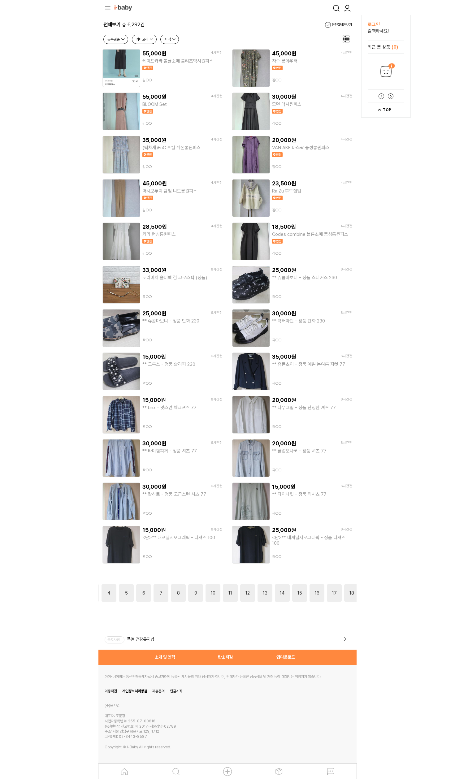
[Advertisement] (64, 108)
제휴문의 (158, 691)
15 (299, 593)
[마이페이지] (347, 7)
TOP (386, 110)
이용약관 (111, 691)
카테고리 (142, 39)
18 (351, 593)
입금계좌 (176, 691)
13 (265, 593)
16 (317, 593)
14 (282, 593)
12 (247, 593)
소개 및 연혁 (165, 657)
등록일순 (114, 39)
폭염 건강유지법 (140, 639)
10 (213, 593)
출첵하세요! (378, 31)
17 (334, 593)
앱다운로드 (285, 657)
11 (230, 593)
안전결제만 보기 (341, 25)
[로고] (123, 7)
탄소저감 (225, 657)
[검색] (336, 7)
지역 (167, 39)
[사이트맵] (107, 7)
